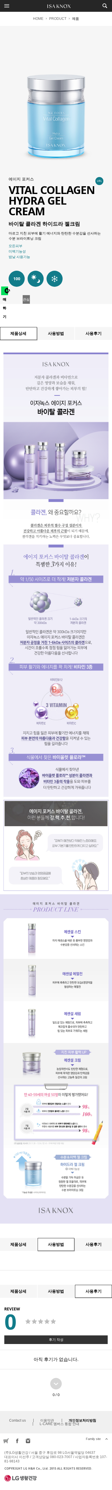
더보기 (56, 1383)
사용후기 (94, 333)
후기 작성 (56, 1340)
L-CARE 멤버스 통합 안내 (59, 1424)
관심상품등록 (26, 300)
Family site (93, 1439)
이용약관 (47, 1420)
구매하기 (5, 292)
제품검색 (105, 5)
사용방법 (56, 333)
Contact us (17, 1420)
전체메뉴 (6, 5)
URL (99, 181)
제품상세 (18, 333)
